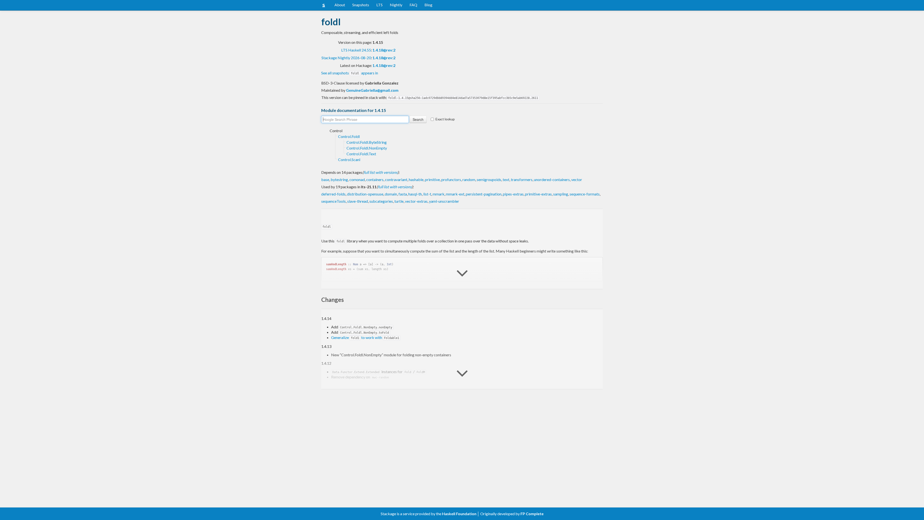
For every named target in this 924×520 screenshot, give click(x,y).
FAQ (413, 4)
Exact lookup (445, 119)
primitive (432, 179)
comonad (357, 179)
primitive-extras (538, 194)
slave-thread (357, 201)
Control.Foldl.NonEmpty (366, 148)
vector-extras (416, 201)
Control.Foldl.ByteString (366, 142)
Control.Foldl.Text (361, 153)
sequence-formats (585, 194)
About (339, 4)
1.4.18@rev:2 (383, 50)
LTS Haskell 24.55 (356, 50)
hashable (416, 179)
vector (576, 179)
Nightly (396, 4)
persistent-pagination (483, 194)
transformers (522, 179)
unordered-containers (552, 179)
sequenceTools (333, 201)
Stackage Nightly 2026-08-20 (346, 57)
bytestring (339, 179)
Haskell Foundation (459, 513)
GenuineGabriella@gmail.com (372, 90)
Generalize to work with (365, 337)
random (468, 179)
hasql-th (415, 194)
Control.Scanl (349, 159)
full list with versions (381, 172)
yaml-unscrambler (444, 201)
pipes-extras (513, 194)
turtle (399, 201)
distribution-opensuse (365, 194)
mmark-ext (455, 194)
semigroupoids (489, 179)
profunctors (451, 179)
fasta (402, 194)
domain (391, 194)
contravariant (396, 179)
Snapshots (360, 4)
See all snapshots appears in (349, 73)
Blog (428, 4)
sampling (560, 194)
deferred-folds (333, 194)
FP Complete (532, 513)
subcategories (381, 201)
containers (375, 179)
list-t (427, 194)
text (506, 179)
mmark (438, 194)
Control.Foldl (349, 136)
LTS (379, 4)
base (325, 179)
